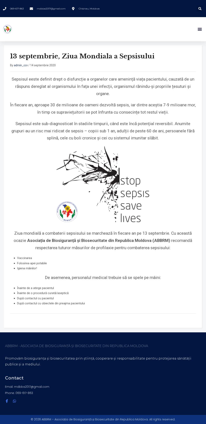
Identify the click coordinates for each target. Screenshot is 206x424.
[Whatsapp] (14, 401)
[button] (200, 8)
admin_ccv (21, 65)
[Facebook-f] (7, 401)
